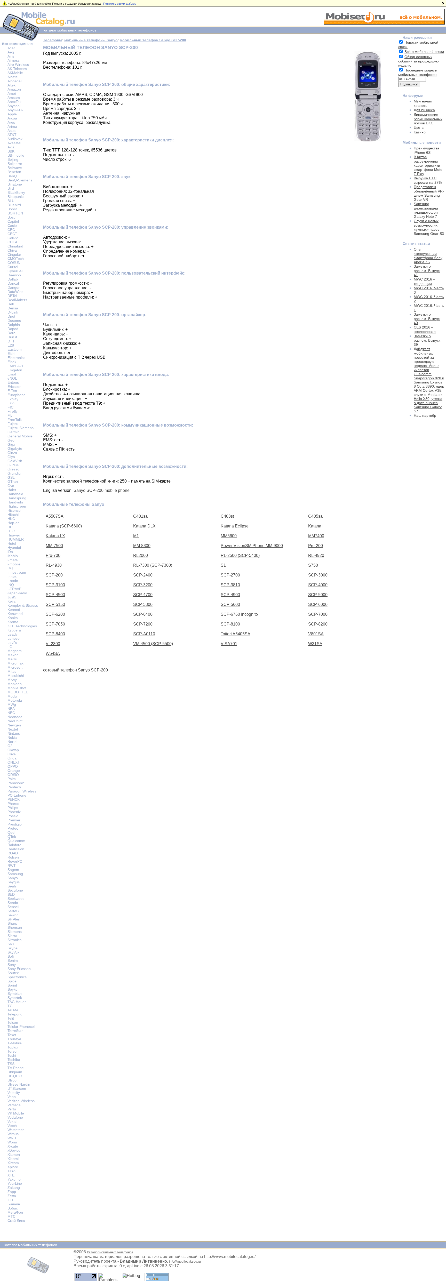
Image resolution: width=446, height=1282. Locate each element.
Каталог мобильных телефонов (110, 1252)
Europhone (16, 395)
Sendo (12, 903)
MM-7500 (54, 545)
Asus (11, 131)
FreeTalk (14, 420)
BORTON (15, 213)
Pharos (13, 804)
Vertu (11, 1109)
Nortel (12, 742)
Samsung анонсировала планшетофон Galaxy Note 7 (426, 210)
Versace (14, 1105)
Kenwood (15, 614)
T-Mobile (14, 1043)
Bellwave (14, 168)
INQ (10, 585)
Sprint (12, 985)
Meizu (12, 659)
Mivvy (12, 680)
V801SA (316, 634)
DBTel (12, 296)
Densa (12, 308)
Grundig (14, 473)
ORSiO (13, 775)
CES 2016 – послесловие (425, 329)
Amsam (13, 97)
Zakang (13, 1187)
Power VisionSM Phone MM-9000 (252, 545)
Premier (13, 820)
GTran (12, 481)
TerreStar (15, 1031)
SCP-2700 (230, 575)
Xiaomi (13, 1159)
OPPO (12, 766)
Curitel (12, 267)
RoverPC (14, 861)
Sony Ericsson (19, 969)
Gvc (10, 486)
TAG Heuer (16, 1002)
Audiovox (14, 139)
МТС (11, 1216)
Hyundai (14, 548)
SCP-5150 (55, 604)
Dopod (12, 329)
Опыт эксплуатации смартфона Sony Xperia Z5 (428, 255)
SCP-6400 (143, 614)
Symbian (14, 993)
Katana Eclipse (235, 526)
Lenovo (13, 638)
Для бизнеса (424, 110)
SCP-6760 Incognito (239, 614)
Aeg (10, 52)
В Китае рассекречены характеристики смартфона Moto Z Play (428, 165)
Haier (11, 490)
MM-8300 (141, 545)
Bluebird (14, 205)
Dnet (11, 316)
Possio (12, 816)
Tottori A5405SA (235, 634)
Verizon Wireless (21, 1101)
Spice (12, 981)
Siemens (14, 932)
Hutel (11, 543)
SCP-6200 (55, 614)
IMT (10, 568)
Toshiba (13, 1059)
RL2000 (140, 555)
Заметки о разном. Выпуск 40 (427, 318)
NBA (11, 709)
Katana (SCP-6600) (64, 526)
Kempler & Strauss (22, 605)
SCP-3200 (143, 585)
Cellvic (12, 238)
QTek (11, 837)
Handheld (15, 494)
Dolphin (13, 325)
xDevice (13, 1150)
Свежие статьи (416, 244)
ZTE (10, 1200)
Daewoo (14, 275)
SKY (10, 944)
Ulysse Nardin (18, 1084)
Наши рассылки (417, 37)
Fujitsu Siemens (20, 428)
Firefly (12, 411)
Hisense (14, 510)
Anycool (13, 106)
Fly (9, 415)
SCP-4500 (55, 594)
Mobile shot (16, 688)
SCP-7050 (55, 624)
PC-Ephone (16, 795)
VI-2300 (53, 644)
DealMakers (17, 300)
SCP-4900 (230, 594)
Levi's (12, 642)
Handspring (16, 498)
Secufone (15, 890)
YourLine (14, 1183)
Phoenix (14, 812)
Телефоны (52, 40)
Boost (12, 209)
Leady (12, 634)
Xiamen (13, 1154)
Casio (12, 225)
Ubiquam (14, 1072)
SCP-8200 (318, 624)
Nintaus (13, 733)
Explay (12, 399)
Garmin (13, 432)
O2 (9, 746)
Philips (12, 808)
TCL (10, 1006)
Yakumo (14, 1179)
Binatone (14, 184)
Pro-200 (315, 545)
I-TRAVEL (15, 589)
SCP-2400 (143, 575)
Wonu (12, 1142)
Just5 (11, 597)
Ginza (12, 453)
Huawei (13, 535)
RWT (11, 865)
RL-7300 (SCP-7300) (152, 565)
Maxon (13, 655)
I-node (12, 581)
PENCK (13, 799)
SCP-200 (54, 575)
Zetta (11, 1196)
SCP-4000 (318, 585)
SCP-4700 (143, 594)
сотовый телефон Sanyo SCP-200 (75, 670)
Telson (12, 1022)
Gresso (13, 469)
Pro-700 (53, 555)
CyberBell (15, 271)
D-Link (12, 312)
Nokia (12, 737)
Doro (11, 333)
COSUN (13, 263)
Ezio (10, 403)
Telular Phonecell (21, 1026)
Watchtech (16, 1130)
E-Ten (12, 391)
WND (11, 1138)
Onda (12, 758)
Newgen (14, 725)
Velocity (13, 1093)
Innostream (16, 572)
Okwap (13, 750)
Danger (13, 287)
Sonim (12, 960)
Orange (13, 770)
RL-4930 (54, 565)
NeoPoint (14, 721)
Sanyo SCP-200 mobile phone (102, 490)
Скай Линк (16, 1221)
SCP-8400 (55, 634)
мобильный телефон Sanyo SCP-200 (153, 40)
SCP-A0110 (144, 634)
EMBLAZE (15, 366)
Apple (12, 114)
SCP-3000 (318, 575)
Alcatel (12, 77)
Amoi (11, 93)
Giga (11, 444)
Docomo (14, 320)
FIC (10, 407)
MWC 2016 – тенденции (424, 281)
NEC (11, 713)
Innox (12, 576)
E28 (10, 345)
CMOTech (15, 259)
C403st (227, 516)
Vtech (12, 1126)
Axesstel (14, 143)
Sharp (12, 923)
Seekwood (16, 898)
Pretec (12, 828)
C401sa (140, 516)
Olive (11, 754)
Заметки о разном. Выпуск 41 (427, 270)
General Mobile (20, 436)
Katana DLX (144, 526)
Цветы (419, 127)
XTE (10, 1175)
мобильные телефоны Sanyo (91, 40)
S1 (223, 565)
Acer (11, 48)
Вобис (12, 1208)
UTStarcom (16, 1088)
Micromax (15, 663)
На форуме (413, 95)
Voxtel (12, 1121)
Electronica (16, 358)
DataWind (15, 292)
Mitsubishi (15, 676)
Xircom (13, 1163)
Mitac (11, 671)
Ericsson (14, 386)
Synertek (14, 998)
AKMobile (15, 73)
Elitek (11, 362)
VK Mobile (15, 1113)
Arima (12, 126)
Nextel (12, 729)
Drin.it (12, 337)
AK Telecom (17, 69)
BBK (10, 151)
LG (9, 647)
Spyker (13, 989)
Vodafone (15, 1117)
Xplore (12, 1167)
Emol (11, 374)
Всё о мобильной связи (424, 52)
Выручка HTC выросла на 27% (428, 180)
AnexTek (14, 102)
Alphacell (14, 81)
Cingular (14, 254)
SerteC (13, 911)
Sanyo (12, 878)
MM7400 (316, 536)
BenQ (12, 176)
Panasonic (16, 783)
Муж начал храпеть (423, 103)
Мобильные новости (422, 142)
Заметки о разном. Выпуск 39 (427, 340)
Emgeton (14, 370)
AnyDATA (15, 110)
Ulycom (13, 1080)
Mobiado (14, 684)
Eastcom (14, 349)
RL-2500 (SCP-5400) (240, 555)
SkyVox (13, 952)
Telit (10, 1018)
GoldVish (14, 461)
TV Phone (15, 1068)
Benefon (14, 172)
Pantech (14, 787)
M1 (136, 536)
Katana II (316, 526)
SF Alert (13, 919)
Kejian (12, 601)
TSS (10, 1064)
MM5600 (229, 536)
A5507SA (54, 516)
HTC (11, 531)
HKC (11, 519)
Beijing (12, 159)
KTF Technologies (22, 626)
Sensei (13, 907)
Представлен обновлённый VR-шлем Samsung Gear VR (429, 193)
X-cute (12, 1146)
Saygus (13, 882)
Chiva (12, 250)
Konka (12, 618)
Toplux (12, 1047)
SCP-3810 (230, 585)
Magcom (14, 651)
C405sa (315, 516)
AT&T (12, 135)
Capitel (13, 221)
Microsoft (14, 667)
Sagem (13, 870)
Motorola (14, 700)
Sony (11, 965)
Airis (10, 56)
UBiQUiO (14, 1076)
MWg (11, 704)
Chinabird (15, 246)
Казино (420, 132)
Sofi (10, 956)
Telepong (14, 1014)
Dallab (12, 279)
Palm (11, 779)
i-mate (12, 560)
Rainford (14, 845)
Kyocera (14, 630)
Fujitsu (12, 424)
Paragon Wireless (21, 791)
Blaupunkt (15, 197)
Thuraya (14, 1039)
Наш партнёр (425, 415)
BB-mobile (15, 155)
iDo (10, 552)
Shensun (14, 927)
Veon (11, 1097)
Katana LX (55, 536)
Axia (10, 147)
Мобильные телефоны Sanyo (73, 504)
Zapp (11, 1192)
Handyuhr (15, 502)
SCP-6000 (318, 604)
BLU (10, 201)
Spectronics (17, 977)
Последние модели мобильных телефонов (417, 72)
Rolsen (13, 857)
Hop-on (13, 523)
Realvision (15, 849)
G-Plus (13, 465)
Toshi (11, 1055)
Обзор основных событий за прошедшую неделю (418, 61)
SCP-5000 (318, 594)
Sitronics (14, 940)
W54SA (53, 653)
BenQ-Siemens (19, 180)
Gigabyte (14, 448)
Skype (12, 948)
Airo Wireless (18, 64)
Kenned (13, 609)
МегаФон (15, 1212)
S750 (313, 565)
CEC (11, 230)
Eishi (11, 353)
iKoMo (12, 556)
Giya (11, 457)
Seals (12, 886)
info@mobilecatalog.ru (185, 1261)
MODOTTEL (17, 692)
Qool (11, 832)
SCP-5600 (230, 604)
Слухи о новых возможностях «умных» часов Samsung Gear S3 (429, 227)
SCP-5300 (143, 604)
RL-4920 (316, 555)
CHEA (12, 242)
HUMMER (15, 539)
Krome (12, 622)
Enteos (13, 382)
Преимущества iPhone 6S (426, 150)
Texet (11, 1035)
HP (9, 527)
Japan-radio (17, 593)
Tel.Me (12, 1010)
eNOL (12, 378)
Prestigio (14, 824)
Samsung (15, 874)
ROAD (12, 853)
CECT (12, 234)
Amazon (14, 89)
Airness (13, 60)
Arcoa (12, 118)
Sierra (12, 936)
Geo (10, 440)
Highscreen (16, 506)
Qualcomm (16, 841)
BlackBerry (16, 192)
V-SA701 (229, 644)
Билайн (13, 1204)
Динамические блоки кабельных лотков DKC (428, 119)
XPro (11, 1171)
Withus (13, 1134)
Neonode (14, 717)
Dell (10, 304)
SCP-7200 (143, 624)
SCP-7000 (318, 614)
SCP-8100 (230, 624)
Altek (11, 85)
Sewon (13, 915)
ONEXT (13, 762)
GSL (11, 477)
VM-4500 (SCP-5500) (153, 644)
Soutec (13, 973)
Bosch (12, 217)
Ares (11, 122)
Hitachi (13, 514)
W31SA (315, 644)
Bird (10, 188)
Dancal (13, 283)
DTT (11, 341)
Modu (12, 696)
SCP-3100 (55, 585)
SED (11, 894)
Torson (13, 1051)
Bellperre (14, 164)
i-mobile (13, 564)
